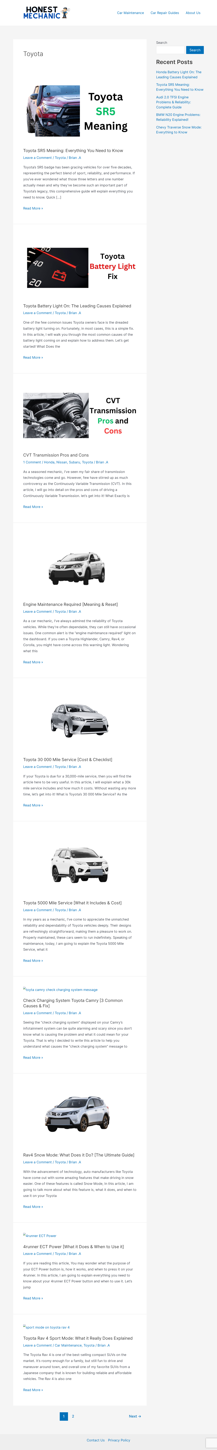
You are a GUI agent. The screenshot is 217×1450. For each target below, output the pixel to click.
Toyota (60, 158)
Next (135, 1416)
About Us (193, 13)
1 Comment (32, 462)
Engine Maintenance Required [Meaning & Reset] (70, 604)
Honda (49, 462)
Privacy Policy (119, 1440)
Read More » (33, 207)
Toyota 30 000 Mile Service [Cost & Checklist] (67, 759)
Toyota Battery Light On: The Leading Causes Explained (77, 305)
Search (161, 43)
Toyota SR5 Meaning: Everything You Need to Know (73, 150)
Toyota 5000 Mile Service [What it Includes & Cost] (72, 902)
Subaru (74, 462)
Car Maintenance (130, 13)
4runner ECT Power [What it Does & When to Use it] (73, 1246)
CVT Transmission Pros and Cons (56, 455)
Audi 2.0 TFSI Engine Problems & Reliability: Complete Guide (173, 102)
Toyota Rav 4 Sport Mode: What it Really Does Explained (78, 1338)
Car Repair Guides (165, 13)
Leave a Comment (37, 158)
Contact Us (96, 1440)
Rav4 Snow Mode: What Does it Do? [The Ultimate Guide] (78, 1154)
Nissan (61, 462)
